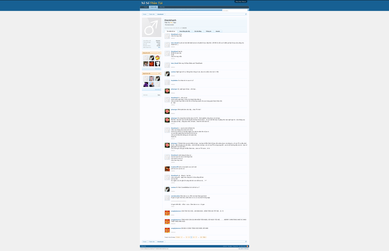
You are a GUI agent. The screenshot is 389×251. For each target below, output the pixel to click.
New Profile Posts (191, 9)
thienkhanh (174, 34)
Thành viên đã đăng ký (159, 9)
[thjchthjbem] (146, 58)
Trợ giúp (230, 246)
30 (159, 73)
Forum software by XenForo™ (154, 248)
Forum (145, 7)
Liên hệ (225, 246)
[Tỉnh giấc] (146, 78)
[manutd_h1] (151, 78)
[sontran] (151, 58)
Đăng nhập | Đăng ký (241, 1)
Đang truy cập (170, 9)
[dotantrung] (151, 84)
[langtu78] (151, 64)
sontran (173, 72)
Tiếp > (204, 237)
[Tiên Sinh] (157, 84)
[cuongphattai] (157, 58)
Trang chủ (235, 246)
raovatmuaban (175, 196)
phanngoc (174, 89)
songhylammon (176, 211)
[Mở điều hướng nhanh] (245, 14)
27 (159, 52)
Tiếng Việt (143, 246)
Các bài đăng (197, 31)
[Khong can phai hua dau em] (146, 64)
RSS (247, 246)
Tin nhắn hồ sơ (171, 31)
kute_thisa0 (174, 43)
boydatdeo (174, 80)
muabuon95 (174, 167)
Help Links (162, 7)
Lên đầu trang (242, 246)
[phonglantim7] (146, 84)
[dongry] (157, 64)
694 (159, 47)
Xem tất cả (157, 68)
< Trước (178, 237)
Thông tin (208, 31)
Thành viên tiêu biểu (147, 9)
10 (201, 237)
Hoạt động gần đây (185, 31)
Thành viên (153, 7)
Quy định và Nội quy (244, 248)
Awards (218, 31)
